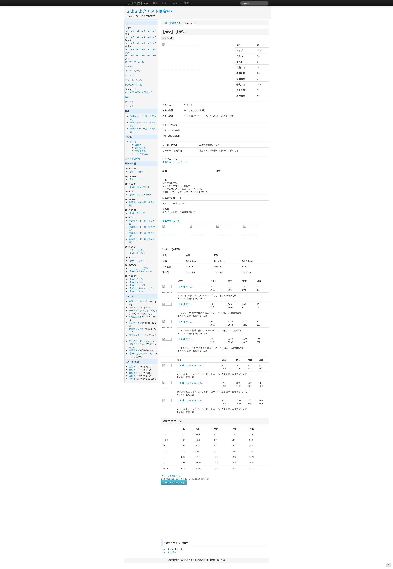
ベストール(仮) (136, 249)
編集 (155, 3)
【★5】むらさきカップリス (142, 288)
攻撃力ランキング (137, 301)
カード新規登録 (132, 158)
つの (186, 162)
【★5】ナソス (136, 179)
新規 (164, 3)
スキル (128, 66)
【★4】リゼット (137, 171)
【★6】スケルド (137, 260)
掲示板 (133, 141)
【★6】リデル (185, 339)
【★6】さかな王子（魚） (141, 353)
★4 (143, 30)
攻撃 (132, 92)
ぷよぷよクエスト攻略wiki (150, 11)
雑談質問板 (140, 147)
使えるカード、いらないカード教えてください (143, 342)
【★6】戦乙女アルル (139, 186)
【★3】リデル (185, 286)
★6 (154, 30)
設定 (186, 3)
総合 (150, 92)
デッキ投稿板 (141, 153)
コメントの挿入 (168, 552)
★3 (138, 30)
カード (132, 307)
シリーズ (129, 75)
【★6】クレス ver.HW (140, 194)
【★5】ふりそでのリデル (189, 400)
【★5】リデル (185, 321)
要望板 (138, 144)
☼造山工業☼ (135, 316)
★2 (132, 30)
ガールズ (177, 162)
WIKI (175, 3)
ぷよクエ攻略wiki (136, 3)
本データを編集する (171, 475)
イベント (129, 106)
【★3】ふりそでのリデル (189, 365)
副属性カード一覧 (133, 84)
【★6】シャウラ (137, 285)
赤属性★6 (134, 350)
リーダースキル (132, 70)
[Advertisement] (187, 515)
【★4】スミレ (136, 282)
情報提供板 (140, 150)
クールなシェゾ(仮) (138, 268)
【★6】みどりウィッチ (140, 271)
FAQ (127, 96)
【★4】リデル (185, 304)
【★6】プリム (136, 291)
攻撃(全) (139, 92)
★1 (126, 30)
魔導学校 (166, 162)
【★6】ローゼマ (137, 212)
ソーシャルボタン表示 (174, 482)
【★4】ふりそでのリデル (189, 382)
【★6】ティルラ (137, 252)
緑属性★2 (175, 22)
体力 (127, 92)
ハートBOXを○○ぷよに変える (143, 310)
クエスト (129, 101)
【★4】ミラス (136, 278)
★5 (149, 30)
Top (165, 22)
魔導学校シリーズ (171, 220)
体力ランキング (136, 322)
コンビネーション (133, 79)
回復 (146, 92)
